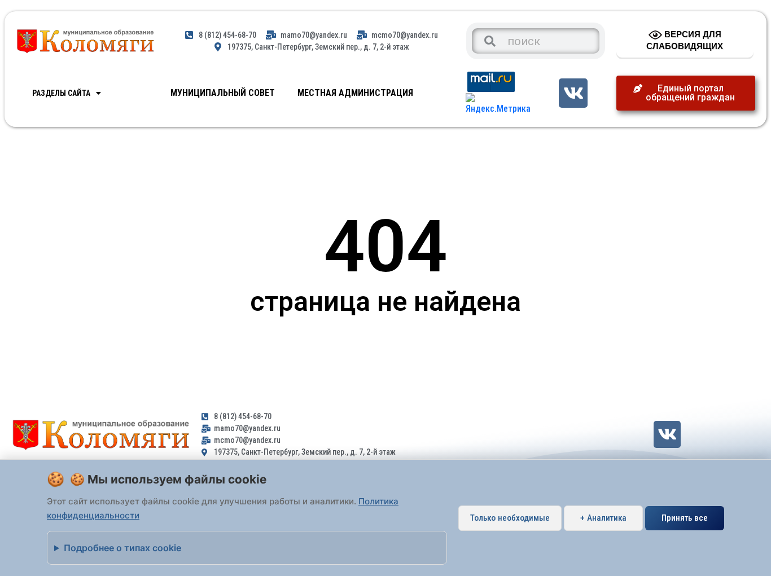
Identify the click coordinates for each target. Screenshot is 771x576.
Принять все (685, 518)
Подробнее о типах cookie (122, 547)
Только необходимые (510, 518)
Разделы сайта (61, 93)
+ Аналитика (603, 518)
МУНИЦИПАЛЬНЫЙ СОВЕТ (222, 92)
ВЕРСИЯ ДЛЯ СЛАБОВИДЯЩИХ (684, 40)
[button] (685, 93)
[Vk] (573, 92)
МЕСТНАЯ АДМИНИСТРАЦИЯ (355, 92)
